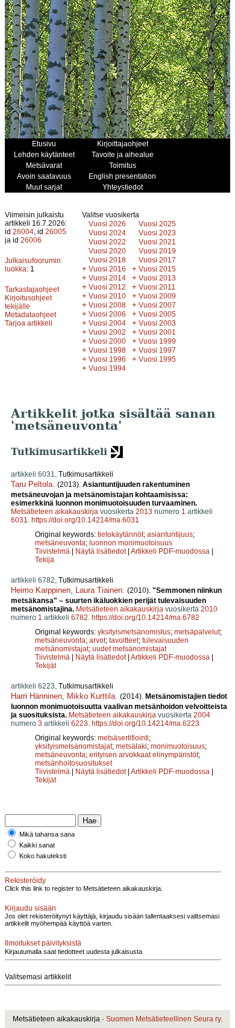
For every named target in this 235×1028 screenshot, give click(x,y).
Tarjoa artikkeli (28, 323)
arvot (97, 640)
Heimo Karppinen (40, 590)
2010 (209, 609)
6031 (19, 520)
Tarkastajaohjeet (32, 289)
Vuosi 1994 (107, 368)
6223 (79, 723)
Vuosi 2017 (157, 260)
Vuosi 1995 (157, 359)
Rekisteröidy (25, 880)
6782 (79, 617)
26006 (31, 240)
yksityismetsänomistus (134, 632)
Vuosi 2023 (157, 233)
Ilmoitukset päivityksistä (43, 943)
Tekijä (44, 560)
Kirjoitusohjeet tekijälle (28, 302)
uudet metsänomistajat (129, 649)
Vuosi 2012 (107, 287)
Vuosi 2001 (157, 332)
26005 (55, 232)
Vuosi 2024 (107, 233)
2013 (144, 511)
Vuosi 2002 (107, 332)
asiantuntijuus (170, 534)
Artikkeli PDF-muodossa (170, 551)
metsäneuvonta (60, 543)
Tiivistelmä (52, 551)
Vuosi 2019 (157, 251)
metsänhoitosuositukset (73, 763)
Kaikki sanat (37, 845)
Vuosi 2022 (107, 242)
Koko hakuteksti (42, 855)
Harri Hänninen (36, 696)
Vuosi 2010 (107, 296)
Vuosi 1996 (107, 359)
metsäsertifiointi (123, 738)
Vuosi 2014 (107, 278)
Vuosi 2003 (157, 323)
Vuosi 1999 (157, 341)
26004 (23, 232)
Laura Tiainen (98, 590)
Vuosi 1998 (107, 350)
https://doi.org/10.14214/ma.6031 (85, 520)
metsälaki (131, 746)
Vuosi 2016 (107, 269)
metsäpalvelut (197, 632)
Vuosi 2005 (157, 314)
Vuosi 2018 (107, 260)
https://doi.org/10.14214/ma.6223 (145, 723)
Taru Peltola (31, 484)
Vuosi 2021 (157, 242)
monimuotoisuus (178, 746)
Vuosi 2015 (157, 269)
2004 (201, 715)
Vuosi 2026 (107, 224)
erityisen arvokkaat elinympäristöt (143, 755)
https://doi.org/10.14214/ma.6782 (145, 617)
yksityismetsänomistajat (73, 746)
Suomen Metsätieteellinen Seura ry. (164, 1019)
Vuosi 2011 (157, 287)
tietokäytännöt (120, 534)
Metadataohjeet (30, 315)
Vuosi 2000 (107, 341)
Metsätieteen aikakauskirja (54, 511)
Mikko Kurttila (91, 696)
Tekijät (45, 665)
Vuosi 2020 (107, 251)
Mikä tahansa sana (47, 834)
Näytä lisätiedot (101, 551)
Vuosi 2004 (107, 323)
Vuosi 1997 (157, 350)
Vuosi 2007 (157, 305)
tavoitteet (124, 640)
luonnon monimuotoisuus (130, 543)
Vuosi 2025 (157, 224)
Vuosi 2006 (107, 314)
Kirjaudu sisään (30, 908)
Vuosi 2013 (157, 278)
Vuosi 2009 (157, 296)
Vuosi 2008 (107, 305)
